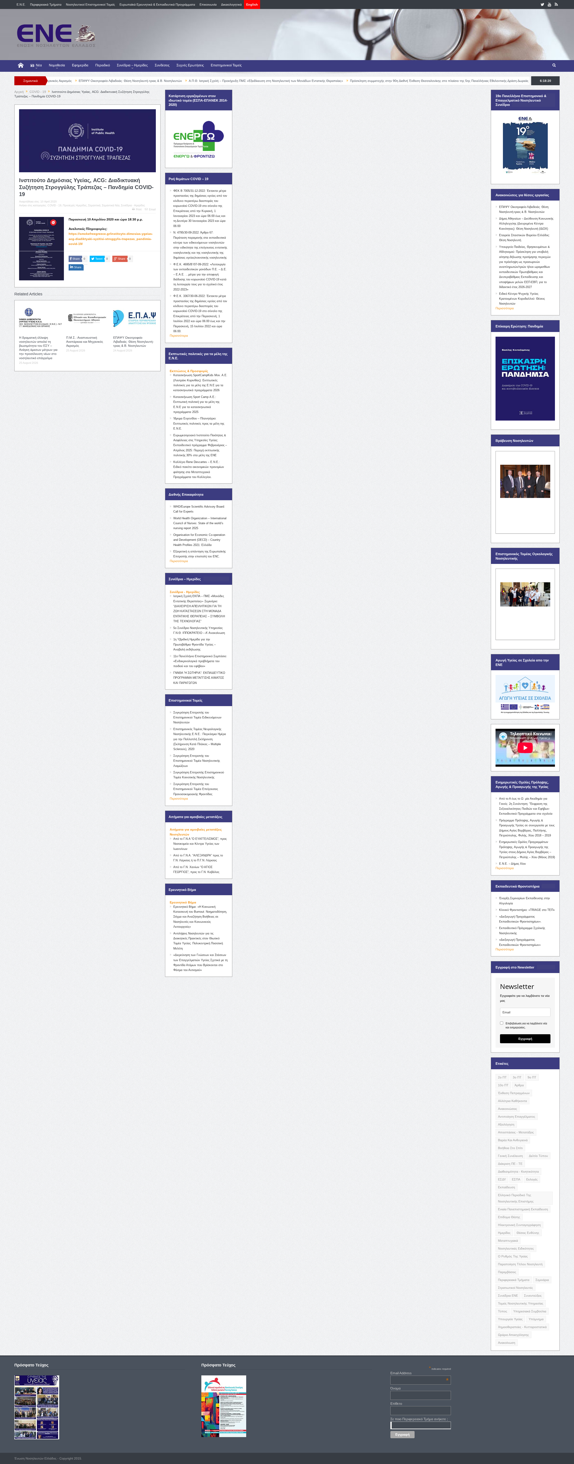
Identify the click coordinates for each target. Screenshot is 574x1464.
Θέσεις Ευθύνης (528, 1233)
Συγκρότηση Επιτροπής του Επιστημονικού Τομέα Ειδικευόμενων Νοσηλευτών (197, 717)
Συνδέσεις (162, 65)
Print (138, 209)
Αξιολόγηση (506, 1124)
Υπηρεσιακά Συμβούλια (529, 1311)
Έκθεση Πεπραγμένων (514, 1093)
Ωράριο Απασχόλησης (513, 1335)
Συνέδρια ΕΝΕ (508, 1295)
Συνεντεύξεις (533, 1295)
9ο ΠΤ (532, 1077)
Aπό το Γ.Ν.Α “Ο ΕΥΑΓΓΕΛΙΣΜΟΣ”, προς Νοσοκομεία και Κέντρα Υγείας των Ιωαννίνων (200, 844)
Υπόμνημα (536, 1319)
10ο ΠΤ (503, 1085)
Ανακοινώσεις (507, 1109)
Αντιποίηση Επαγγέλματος (516, 1116)
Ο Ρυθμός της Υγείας (513, 1256)
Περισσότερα (179, 335)
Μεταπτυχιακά (508, 1240)
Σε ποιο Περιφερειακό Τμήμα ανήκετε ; (419, 1419)
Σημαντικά (94, 205)
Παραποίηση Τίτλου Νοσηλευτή (520, 1264)
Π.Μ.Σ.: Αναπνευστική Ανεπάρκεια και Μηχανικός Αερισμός (84, 341)
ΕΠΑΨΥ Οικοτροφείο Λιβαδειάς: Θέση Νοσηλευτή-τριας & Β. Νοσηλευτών (133, 341)
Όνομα (395, 1388)
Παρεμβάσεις (507, 1272)
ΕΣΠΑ (516, 1179)
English (252, 4)
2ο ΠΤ (502, 1077)
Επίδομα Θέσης (509, 1217)
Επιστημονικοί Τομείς (226, 65)
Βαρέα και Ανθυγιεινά (513, 1140)
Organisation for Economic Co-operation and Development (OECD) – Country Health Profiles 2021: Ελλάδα (199, 540)
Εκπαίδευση (506, 1187)
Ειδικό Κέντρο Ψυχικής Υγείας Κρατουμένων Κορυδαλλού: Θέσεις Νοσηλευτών (522, 298)
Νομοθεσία (57, 65)
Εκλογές (532, 1179)
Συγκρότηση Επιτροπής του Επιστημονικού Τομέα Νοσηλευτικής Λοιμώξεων (196, 761)
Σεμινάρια (542, 1280)
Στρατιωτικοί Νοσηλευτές (515, 1287)
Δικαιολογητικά (231, 4)
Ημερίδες (504, 1233)
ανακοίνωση (506, 1342)
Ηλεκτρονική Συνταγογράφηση (519, 1225)
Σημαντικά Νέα (111, 205)
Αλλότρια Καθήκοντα (512, 1101)
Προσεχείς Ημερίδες (75, 205)
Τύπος (502, 1311)
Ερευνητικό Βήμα (183, 902)
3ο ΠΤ (517, 1077)
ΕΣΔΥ (502, 1179)
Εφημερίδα (80, 65)
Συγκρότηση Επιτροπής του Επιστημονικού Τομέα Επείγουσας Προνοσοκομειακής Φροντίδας (195, 789)
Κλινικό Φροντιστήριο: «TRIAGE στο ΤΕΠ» (527, 910)
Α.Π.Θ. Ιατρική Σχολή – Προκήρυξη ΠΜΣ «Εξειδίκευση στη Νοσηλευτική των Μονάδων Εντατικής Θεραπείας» (181, 81)
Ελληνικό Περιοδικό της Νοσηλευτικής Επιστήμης (516, 1198)
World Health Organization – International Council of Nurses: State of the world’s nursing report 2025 (199, 523)
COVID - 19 (54, 205)
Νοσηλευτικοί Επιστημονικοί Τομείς (90, 4)
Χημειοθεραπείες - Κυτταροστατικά (522, 1327)
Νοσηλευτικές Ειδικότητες (516, 1248)
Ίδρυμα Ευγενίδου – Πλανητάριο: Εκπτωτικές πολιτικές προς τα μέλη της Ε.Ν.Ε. (198, 423)
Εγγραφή (525, 1038)
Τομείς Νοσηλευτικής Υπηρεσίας (520, 1303)
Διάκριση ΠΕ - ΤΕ (510, 1163)
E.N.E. (21, 4)
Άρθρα (519, 1085)
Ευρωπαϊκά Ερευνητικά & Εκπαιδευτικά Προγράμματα (157, 4)
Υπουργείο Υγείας (510, 1319)
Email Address (419, 1373)
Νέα (39, 65)
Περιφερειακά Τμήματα (45, 4)
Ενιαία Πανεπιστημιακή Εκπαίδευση (523, 1209)
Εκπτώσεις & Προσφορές (189, 371)
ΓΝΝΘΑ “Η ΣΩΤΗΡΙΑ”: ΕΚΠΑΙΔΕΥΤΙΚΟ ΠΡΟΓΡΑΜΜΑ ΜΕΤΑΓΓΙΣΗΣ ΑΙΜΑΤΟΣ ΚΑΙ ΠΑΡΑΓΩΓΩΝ (199, 678)
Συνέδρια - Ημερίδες (133, 205)
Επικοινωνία (208, 4)
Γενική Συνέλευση (510, 1156)
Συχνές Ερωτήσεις (190, 65)
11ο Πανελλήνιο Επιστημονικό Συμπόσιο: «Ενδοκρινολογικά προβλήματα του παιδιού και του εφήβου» (200, 661)
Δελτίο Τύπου (538, 1156)
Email (152, 209)
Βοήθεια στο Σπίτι (510, 1148)
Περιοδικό (102, 65)
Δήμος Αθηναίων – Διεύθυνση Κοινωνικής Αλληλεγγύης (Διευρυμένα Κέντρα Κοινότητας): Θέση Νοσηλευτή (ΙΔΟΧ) (526, 223)
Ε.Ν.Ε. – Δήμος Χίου (512, 863)
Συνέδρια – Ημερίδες (132, 65)
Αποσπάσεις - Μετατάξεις (516, 1132)
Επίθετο (396, 1403)
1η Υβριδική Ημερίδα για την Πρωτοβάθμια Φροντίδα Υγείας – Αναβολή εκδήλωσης (194, 644)
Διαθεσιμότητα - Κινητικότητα (518, 1171)
